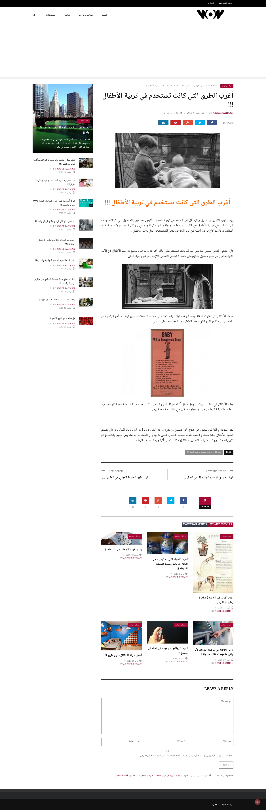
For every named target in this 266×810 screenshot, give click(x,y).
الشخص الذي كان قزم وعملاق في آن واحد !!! (55, 221)
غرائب (67, 15)
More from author (195, 524)
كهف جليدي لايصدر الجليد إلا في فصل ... (208, 477)
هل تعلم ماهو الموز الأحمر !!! (62, 318)
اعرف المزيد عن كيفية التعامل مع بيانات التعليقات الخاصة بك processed (148, 776)
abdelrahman (223, 113)
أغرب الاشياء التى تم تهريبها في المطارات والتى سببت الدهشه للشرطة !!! (170, 564)
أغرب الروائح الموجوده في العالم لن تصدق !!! (168, 651)
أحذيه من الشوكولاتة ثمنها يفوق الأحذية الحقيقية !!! (57, 242)
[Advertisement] (133, 50)
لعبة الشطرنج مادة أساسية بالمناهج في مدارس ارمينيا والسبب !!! (54, 281)
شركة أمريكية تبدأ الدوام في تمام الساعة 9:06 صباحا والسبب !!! (54, 203)
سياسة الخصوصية (226, 3)
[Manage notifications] (257, 802)
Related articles (221, 524)
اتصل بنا (211, 3)
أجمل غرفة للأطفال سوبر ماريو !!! (123, 655)
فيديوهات (51, 15)
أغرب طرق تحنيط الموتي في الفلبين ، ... (125, 477)
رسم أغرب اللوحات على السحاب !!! (123, 549)
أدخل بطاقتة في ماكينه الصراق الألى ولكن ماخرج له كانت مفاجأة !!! (213, 652)
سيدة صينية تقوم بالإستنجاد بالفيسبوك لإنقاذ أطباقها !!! (55, 182)
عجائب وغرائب (86, 15)
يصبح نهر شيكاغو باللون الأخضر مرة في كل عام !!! (64, 130)
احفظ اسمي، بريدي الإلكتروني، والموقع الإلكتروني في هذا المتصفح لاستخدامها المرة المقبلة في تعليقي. (186, 756)
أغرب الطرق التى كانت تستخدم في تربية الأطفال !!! (204, 452)
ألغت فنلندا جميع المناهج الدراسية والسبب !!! (55, 260)
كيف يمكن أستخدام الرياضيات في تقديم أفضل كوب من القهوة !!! (54, 162)
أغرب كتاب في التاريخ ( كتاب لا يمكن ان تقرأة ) (216, 600)
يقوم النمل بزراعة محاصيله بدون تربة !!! (57, 300)
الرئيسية (105, 15)
